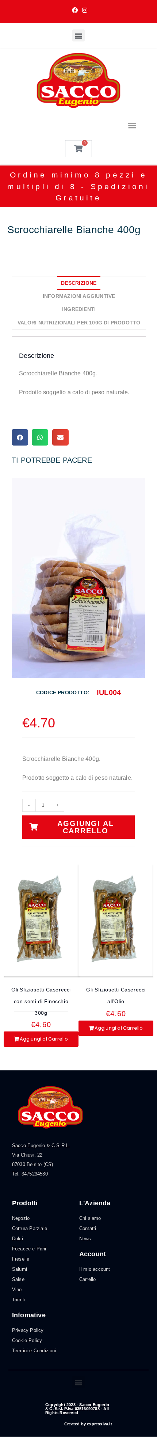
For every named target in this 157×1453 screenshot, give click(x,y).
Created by (88, 1424)
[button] (78, 35)
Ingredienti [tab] (79, 309)
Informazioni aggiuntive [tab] (79, 296)
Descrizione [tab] (78, 283)
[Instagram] (83, 10)
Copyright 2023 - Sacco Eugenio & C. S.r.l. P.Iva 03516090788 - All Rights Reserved (77, 1408)
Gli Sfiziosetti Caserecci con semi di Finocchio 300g (41, 1001)
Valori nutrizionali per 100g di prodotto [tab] (79, 323)
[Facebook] (75, 10)
